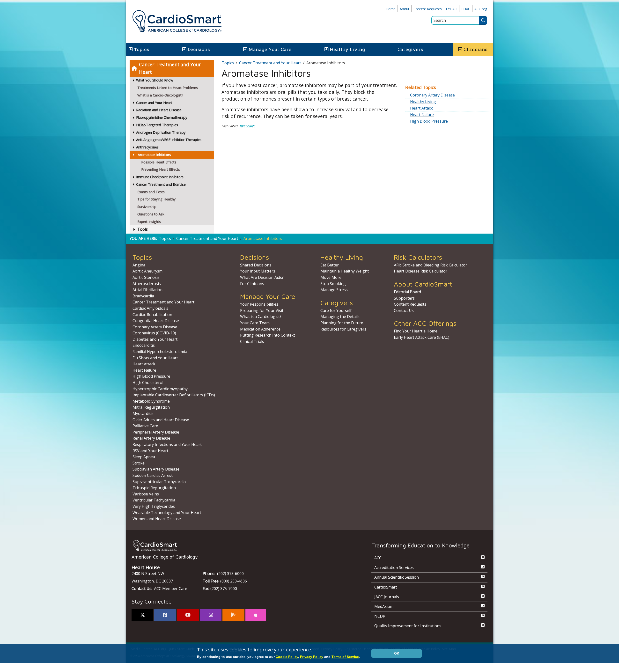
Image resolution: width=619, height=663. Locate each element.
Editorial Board (407, 292)
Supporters (404, 298)
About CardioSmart (423, 284)
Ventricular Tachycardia (154, 500)
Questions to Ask (150, 214)
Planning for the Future (341, 322)
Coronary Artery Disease (432, 95)
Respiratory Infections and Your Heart (167, 444)
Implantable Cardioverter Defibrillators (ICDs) (174, 395)
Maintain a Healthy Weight (344, 271)
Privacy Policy (311, 657)
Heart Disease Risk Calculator (420, 271)
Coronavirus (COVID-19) (154, 333)
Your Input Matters (257, 271)
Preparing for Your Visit (261, 310)
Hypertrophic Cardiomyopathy (160, 388)
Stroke (139, 463)
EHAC (465, 9)
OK (396, 653)
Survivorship (146, 206)
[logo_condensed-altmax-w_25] (242, 546)
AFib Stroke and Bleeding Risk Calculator (430, 265)
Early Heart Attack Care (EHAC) (421, 337)
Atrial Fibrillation (147, 289)
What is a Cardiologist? (260, 316)
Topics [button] (141, 49)
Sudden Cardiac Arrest (153, 475)
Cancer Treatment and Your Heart (170, 68)
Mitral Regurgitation (151, 407)
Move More (330, 277)
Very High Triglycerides (154, 506)
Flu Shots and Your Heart (155, 358)
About (404, 9)
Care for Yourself (336, 310)
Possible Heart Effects (158, 162)
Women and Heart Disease (157, 518)
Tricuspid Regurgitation (154, 487)
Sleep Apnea (144, 456)
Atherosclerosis (147, 283)
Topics (228, 63)
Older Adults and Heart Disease (161, 419)
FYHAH (451, 9)
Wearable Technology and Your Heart (167, 512)
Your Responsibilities (259, 304)
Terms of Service (345, 657)
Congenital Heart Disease (156, 320)
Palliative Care (145, 425)
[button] (130, 49)
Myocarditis (143, 413)
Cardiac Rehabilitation (152, 314)
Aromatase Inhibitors (154, 154)
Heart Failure (422, 114)
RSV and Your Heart (150, 450)
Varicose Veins (146, 494)
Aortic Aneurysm (147, 271)
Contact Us (404, 310)
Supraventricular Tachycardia (159, 481)
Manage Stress (334, 289)
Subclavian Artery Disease (156, 469)
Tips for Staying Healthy (156, 199)
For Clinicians (252, 283)
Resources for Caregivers (343, 329)
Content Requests (427, 9)
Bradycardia (143, 296)
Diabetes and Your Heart (155, 339)
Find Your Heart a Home (415, 331)
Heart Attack (421, 108)
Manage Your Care (270, 49)
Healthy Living (347, 49)
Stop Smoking (333, 283)
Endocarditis (144, 345)
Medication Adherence (260, 329)
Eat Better (329, 265)
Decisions (199, 49)
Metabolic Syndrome (151, 401)
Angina (139, 265)
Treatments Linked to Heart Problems (167, 87)
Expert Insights (149, 221)
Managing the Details (340, 316)
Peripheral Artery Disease (156, 432)
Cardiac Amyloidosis (150, 308)
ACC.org (480, 9)
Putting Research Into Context (267, 335)
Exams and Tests (151, 192)
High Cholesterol (148, 382)
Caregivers (410, 49)
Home (391, 9)
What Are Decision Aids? (262, 277)
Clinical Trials (252, 341)
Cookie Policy (287, 657)
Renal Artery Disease (151, 438)
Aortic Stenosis (146, 277)
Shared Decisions (255, 265)
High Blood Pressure (429, 121)
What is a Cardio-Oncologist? (160, 95)
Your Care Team (255, 322)
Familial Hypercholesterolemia (160, 351)
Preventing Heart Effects (160, 169)
